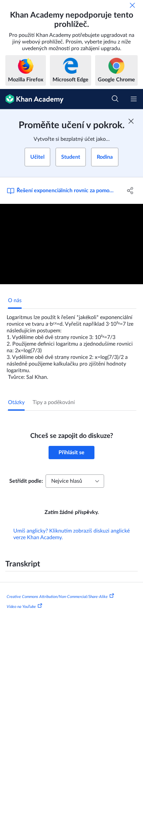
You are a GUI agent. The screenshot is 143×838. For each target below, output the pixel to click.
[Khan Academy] (32, 99)
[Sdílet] (130, 190)
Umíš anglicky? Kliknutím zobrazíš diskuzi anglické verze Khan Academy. (71, 534)
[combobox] (75, 481)
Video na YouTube (21, 607)
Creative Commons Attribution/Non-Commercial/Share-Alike (57, 597)
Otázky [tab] (16, 402)
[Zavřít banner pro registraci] (131, 121)
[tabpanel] (71, 344)
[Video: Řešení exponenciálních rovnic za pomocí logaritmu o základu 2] (71, 244)
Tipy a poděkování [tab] (54, 402)
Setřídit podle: (26, 481)
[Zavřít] (132, 5)
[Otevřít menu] (134, 99)
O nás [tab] (15, 300)
